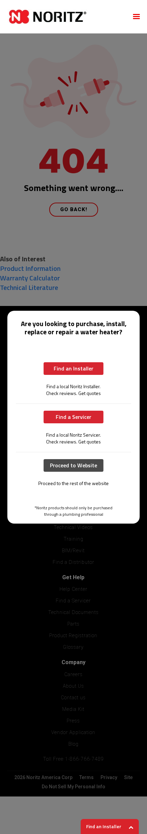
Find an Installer (73, 368)
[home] (65, 16)
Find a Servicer (73, 417)
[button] (136, 16)
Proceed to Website (73, 465)
